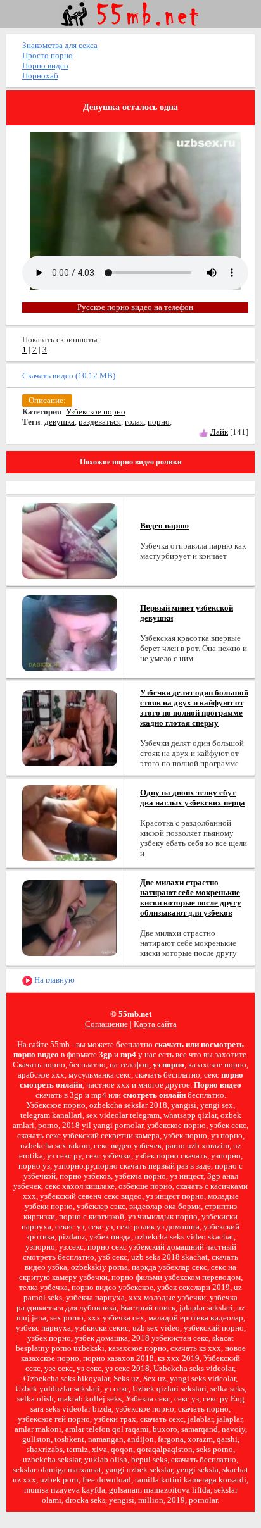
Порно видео (45, 65)
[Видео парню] (69, 540)
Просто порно (47, 55)
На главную (53, 980)
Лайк (219, 432)
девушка (59, 421)
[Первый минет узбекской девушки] (69, 632)
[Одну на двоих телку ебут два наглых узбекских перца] (69, 822)
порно (159, 421)
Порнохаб (40, 75)
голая (134, 421)
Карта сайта (155, 1024)
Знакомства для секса (60, 45)
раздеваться (100, 421)
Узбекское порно (95, 411)
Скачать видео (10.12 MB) (68, 375)
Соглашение (106, 1024)
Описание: (47, 400)
